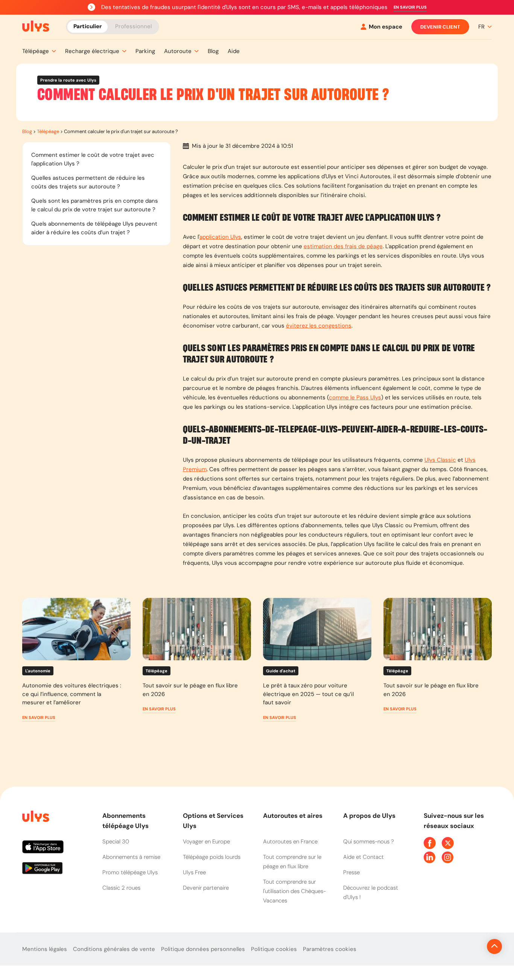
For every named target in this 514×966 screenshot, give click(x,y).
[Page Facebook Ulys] (430, 843)
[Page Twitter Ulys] (448, 843)
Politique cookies (274, 949)
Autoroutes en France (290, 841)
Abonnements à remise (131, 857)
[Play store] (56, 870)
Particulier (87, 26)
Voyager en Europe (206, 841)
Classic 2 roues (121, 888)
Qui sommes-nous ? (368, 841)
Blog (27, 131)
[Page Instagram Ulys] (448, 857)
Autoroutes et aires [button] (292, 815)
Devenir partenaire (206, 888)
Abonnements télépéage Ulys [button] (125, 820)
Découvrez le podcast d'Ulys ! (370, 892)
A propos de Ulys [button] (369, 815)
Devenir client (440, 27)
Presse (351, 872)
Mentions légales (44, 949)
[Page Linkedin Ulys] (430, 857)
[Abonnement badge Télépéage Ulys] (35, 26)
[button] (410, 7)
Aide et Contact (363, 857)
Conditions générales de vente (114, 949)
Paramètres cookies (329, 949)
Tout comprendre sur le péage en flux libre (292, 861)
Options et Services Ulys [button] (213, 820)
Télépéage (48, 131)
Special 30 (115, 841)
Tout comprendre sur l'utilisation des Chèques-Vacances (294, 891)
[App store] (56, 849)
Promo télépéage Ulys (130, 872)
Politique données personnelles (203, 949)
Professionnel (133, 26)
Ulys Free (194, 872)
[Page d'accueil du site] (35, 818)
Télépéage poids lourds (211, 857)
